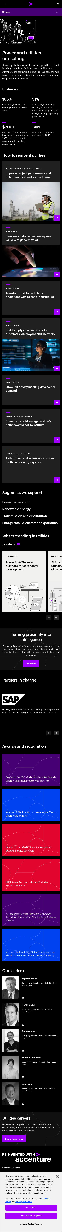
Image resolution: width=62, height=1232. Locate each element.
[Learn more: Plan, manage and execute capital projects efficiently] (31, 191)
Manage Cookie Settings (31, 1224)
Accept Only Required (31, 1216)
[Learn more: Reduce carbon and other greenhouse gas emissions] (31, 426)
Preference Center (11, 1167)
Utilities (6, 12)
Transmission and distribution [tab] (24, 516)
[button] (31, 663)
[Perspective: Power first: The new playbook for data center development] (24, 581)
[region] (31, 1202)
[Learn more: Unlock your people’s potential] (31, 464)
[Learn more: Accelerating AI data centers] (31, 390)
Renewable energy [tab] (16, 509)
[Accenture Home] (31, 4)
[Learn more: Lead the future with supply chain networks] (31, 344)
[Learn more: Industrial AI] (31, 297)
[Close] (57, 1176)
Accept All (31, 1207)
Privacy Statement (23, 1202)
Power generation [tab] (15, 502)
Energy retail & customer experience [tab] (30, 522)
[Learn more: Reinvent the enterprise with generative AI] (31, 250)
